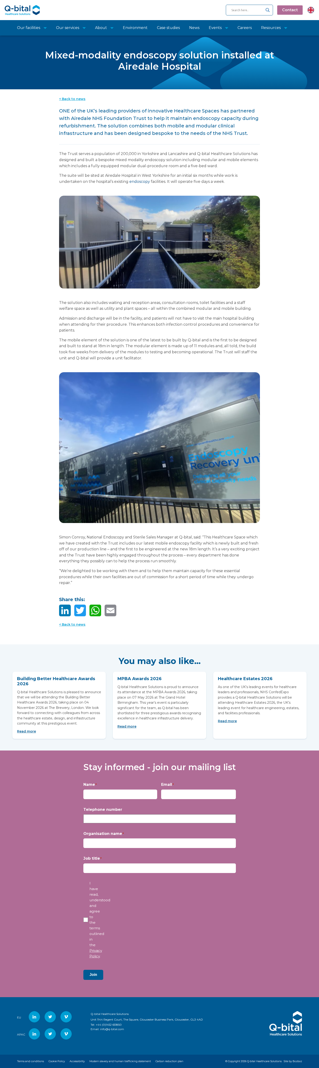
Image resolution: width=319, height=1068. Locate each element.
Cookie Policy (57, 1061)
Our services (67, 27)
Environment (135, 27)
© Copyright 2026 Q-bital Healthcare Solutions (253, 1061)
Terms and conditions (30, 1061)
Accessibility (77, 1061)
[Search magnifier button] (267, 10)
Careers (244, 27)
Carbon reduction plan (169, 1061)
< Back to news (72, 99)
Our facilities (28, 27)
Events (215, 27)
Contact (290, 10)
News (194, 27)
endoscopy (139, 181)
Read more (26, 731)
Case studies (168, 27)
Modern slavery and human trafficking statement (120, 1061)
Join (93, 975)
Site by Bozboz (293, 1061)
